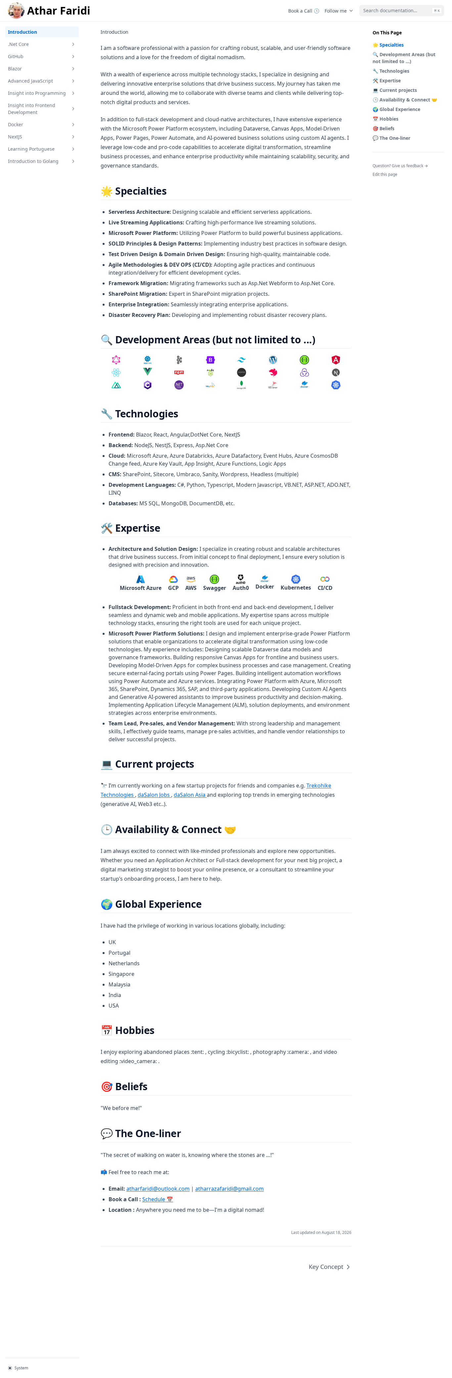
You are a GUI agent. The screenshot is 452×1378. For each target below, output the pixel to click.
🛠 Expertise (387, 80)
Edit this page (385, 174)
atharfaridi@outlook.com (158, 1188)
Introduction (22, 32)
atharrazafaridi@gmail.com (229, 1188)
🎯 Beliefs (383, 128)
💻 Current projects (395, 90)
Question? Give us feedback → (400, 166)
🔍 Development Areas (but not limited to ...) (404, 57)
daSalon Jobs (154, 794)
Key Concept (326, 1267)
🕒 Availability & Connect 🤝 (405, 99)
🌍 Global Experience (396, 109)
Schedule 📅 (157, 1199)
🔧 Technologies (391, 71)
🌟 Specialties (388, 45)
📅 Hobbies (385, 119)
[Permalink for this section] (172, 191)
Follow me (336, 11)
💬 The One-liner (391, 138)
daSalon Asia (190, 794)
